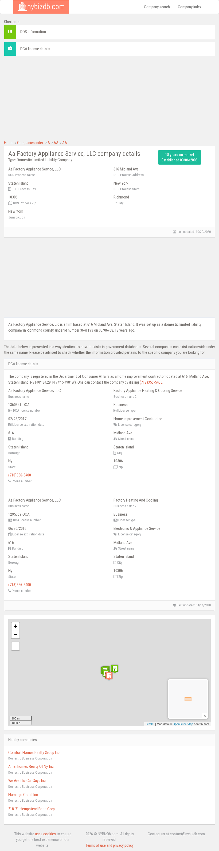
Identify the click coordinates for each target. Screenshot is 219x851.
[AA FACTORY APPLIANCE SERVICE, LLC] (109, 676)
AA (56, 142)
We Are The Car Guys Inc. (27, 780)
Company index (190, 7)
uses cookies (45, 834)
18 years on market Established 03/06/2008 (180, 157)
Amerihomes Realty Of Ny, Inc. (31, 766)
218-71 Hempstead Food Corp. (32, 808)
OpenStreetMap (183, 724)
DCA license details (35, 48)
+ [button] (15, 626)
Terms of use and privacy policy (110, 845)
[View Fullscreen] (15, 646)
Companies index (30, 142)
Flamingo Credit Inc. (23, 794)
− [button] (15, 634)
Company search (157, 7)
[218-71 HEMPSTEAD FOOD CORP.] (114, 669)
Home (8, 142)
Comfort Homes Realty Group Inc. (34, 752)
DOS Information (33, 31)
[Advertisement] (109, 97)
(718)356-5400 (151, 382)
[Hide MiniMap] (204, 715)
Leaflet (150, 724)
